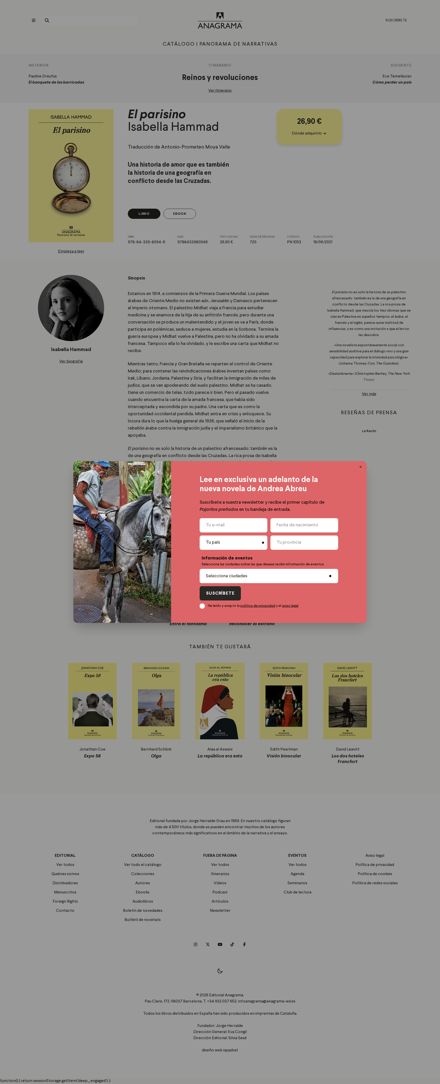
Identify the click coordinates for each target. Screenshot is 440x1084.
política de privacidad (257, 606)
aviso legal (290, 606)
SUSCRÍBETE (220, 593)
